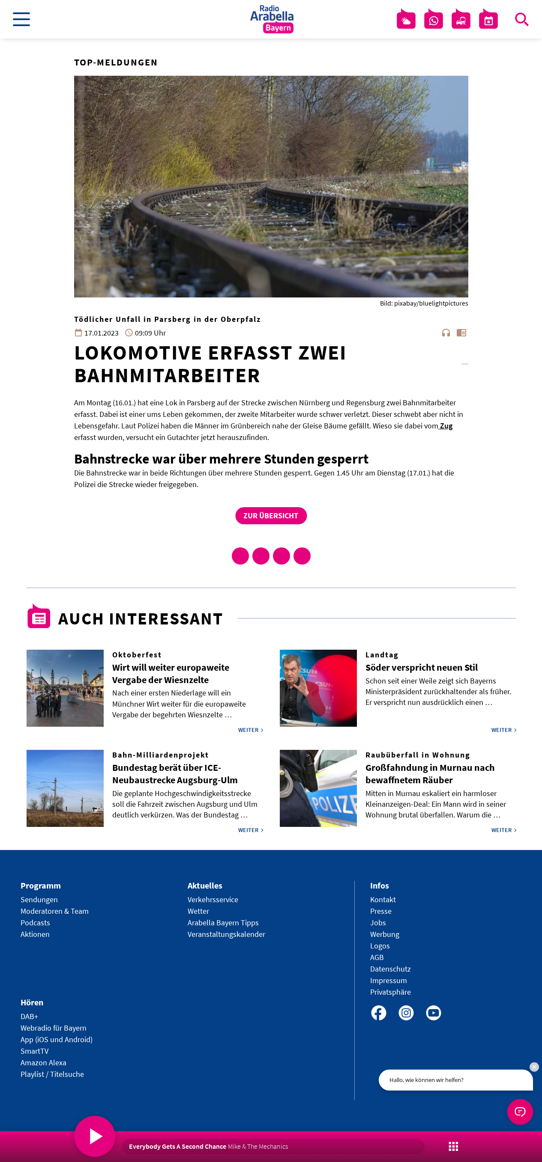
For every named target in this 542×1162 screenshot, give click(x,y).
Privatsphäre (390, 992)
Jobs (378, 922)
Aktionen (35, 934)
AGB (377, 957)
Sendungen (39, 899)
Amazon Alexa (43, 1062)
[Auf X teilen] (261, 556)
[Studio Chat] (433, 21)
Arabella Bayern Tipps (223, 922)
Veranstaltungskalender (226, 934)
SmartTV (34, 1051)
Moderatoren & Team (55, 911)
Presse (381, 911)
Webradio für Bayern (54, 1028)
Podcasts (35, 922)
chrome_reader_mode (461, 332)
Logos (380, 946)
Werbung (384, 934)
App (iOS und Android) (57, 1039)
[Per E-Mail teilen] (302, 556)
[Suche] (522, 19)
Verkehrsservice (213, 899)
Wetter (198, 911)
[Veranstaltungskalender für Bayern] (488, 21)
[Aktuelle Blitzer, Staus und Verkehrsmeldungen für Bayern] (461, 21)
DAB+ (29, 1016)
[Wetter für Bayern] (406, 21)
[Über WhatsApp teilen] (281, 556)
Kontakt (383, 899)
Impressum (388, 980)
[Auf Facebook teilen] (240, 556)
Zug (445, 426)
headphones (446, 332)
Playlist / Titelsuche (52, 1074)
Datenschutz (390, 969)
